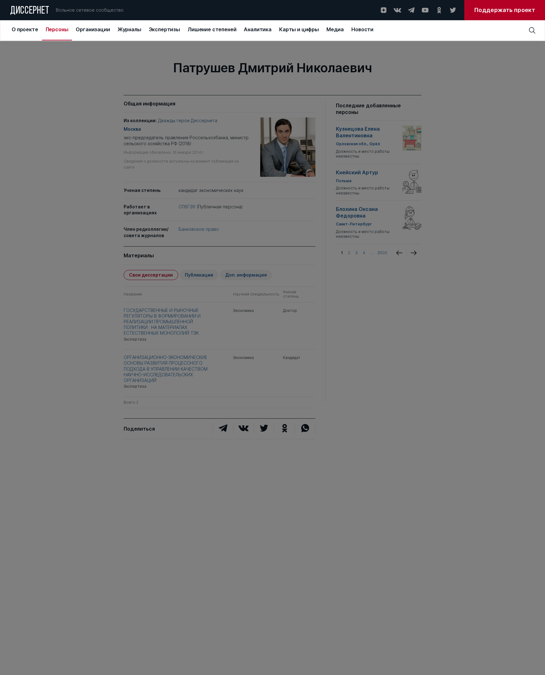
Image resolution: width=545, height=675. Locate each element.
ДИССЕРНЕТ (30, 11)
